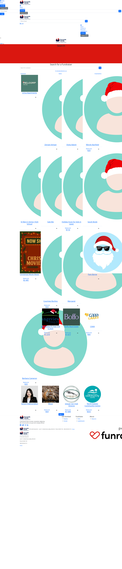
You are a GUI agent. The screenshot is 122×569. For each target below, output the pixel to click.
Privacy (73, 429)
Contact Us (22, 8)
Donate (22, 10)
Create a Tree (24, 13)
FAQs (79, 418)
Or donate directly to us (61, 71)
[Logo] (25, 2)
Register (66, 418)
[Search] (86, 21)
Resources (82, 29)
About (21, 7)
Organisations (98, 73)
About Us (94, 418)
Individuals (23, 73)
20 (61, 414)
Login (22, 23)
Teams (60, 73)
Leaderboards (83, 31)
